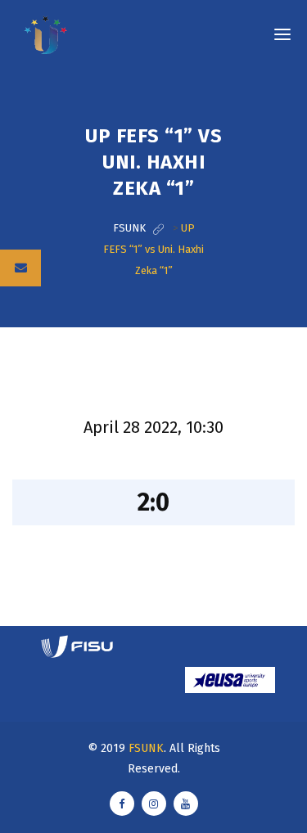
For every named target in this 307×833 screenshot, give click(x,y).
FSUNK (146, 748)
